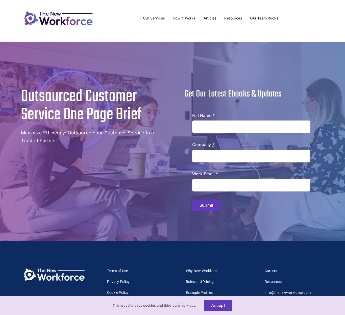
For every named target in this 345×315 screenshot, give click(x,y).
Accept (218, 305)
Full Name (203, 115)
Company (203, 144)
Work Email (205, 173)
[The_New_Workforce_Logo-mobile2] (58, 10)
